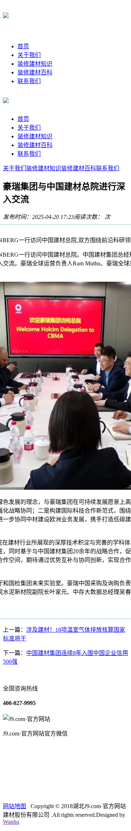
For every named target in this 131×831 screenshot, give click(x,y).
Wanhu (11, 822)
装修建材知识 (34, 64)
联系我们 (29, 81)
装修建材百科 (34, 72)
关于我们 (29, 55)
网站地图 (14, 806)
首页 (23, 46)
